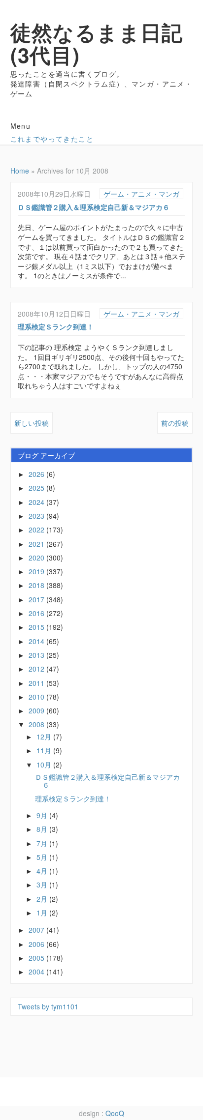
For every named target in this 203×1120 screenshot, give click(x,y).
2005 (37, 958)
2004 (37, 971)
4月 (42, 871)
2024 (37, 502)
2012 (37, 669)
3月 (42, 884)
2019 (37, 571)
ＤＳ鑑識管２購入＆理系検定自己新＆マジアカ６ (93, 207)
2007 (37, 930)
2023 (37, 516)
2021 (37, 544)
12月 (44, 736)
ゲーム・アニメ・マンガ (141, 194)
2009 (37, 710)
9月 (42, 815)
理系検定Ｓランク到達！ (56, 326)
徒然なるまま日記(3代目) (96, 43)
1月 (42, 912)
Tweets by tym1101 (48, 1006)
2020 (37, 557)
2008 (37, 724)
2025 (37, 488)
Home (19, 171)
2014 (37, 641)
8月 (42, 829)
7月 (42, 843)
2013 (37, 655)
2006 (37, 944)
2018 (37, 585)
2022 (37, 529)
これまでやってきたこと (52, 139)
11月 (44, 750)
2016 (37, 613)
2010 (37, 697)
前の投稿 (175, 423)
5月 (42, 857)
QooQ (114, 1113)
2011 (37, 683)
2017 (37, 599)
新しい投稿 (31, 423)
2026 (37, 474)
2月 (42, 899)
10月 (44, 764)
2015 (37, 627)
